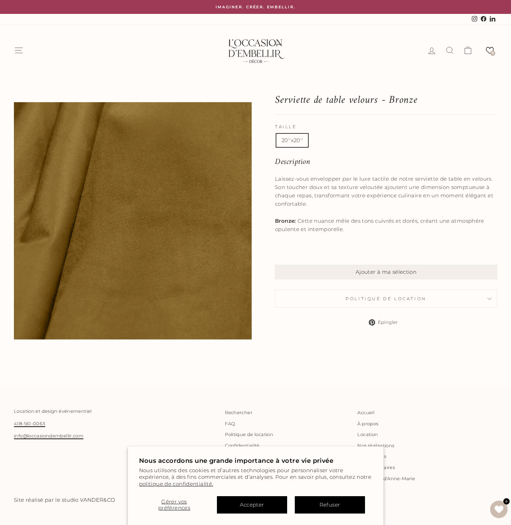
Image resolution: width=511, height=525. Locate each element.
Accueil (365, 412)
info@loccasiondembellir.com (48, 435)
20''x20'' (292, 140)
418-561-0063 (29, 423)
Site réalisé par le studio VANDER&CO (64, 500)
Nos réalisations (375, 445)
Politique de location (386, 298)
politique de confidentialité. (176, 484)
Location (367, 434)
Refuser (329, 504)
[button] (490, 50)
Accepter (252, 504)
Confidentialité (242, 445)
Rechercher (238, 412)
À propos (367, 423)
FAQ (230, 423)
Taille (286, 126)
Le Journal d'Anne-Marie (386, 478)
